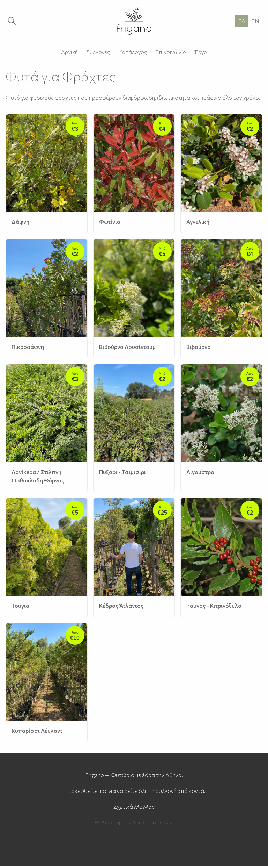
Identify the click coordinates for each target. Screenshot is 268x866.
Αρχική (69, 52)
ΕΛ (241, 20)
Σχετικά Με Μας (134, 806)
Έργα (201, 52)
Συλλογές (98, 52)
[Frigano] (134, 21)
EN (255, 20)
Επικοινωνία (170, 52)
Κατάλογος (132, 52)
